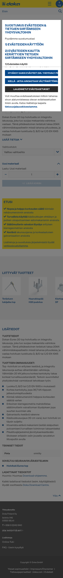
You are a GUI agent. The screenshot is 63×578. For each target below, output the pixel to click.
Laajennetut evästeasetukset (31, 89)
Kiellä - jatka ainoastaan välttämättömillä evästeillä (33, 81)
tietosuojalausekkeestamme (21, 106)
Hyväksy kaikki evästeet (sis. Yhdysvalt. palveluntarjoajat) (33, 73)
